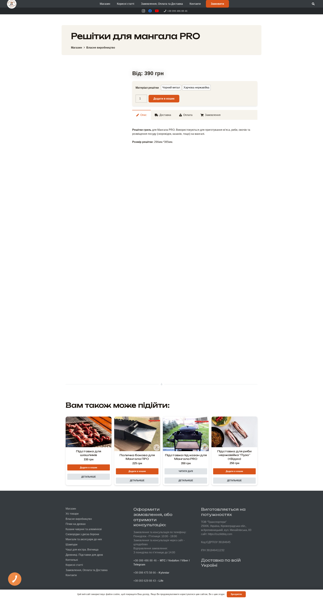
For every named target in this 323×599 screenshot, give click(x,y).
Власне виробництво (100, 47)
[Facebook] (150, 11)
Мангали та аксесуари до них (84, 539)
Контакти (71, 575)
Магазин (76, 47)
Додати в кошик (163, 98)
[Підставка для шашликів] (89, 432)
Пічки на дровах (76, 524)
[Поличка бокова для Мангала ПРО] (137, 434)
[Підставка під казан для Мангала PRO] (186, 434)
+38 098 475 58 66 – (151, 572)
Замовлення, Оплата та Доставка (86, 570)
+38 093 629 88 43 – (148, 580)
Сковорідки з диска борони (82, 534)
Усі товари (72, 513)
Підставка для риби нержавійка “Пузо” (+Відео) (234, 455)
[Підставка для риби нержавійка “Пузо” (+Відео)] (234, 432)
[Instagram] (143, 11)
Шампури (71, 544)
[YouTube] (156, 11)
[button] (113, 3)
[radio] (171, 87)
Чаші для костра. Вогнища (82, 549)
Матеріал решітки (147, 87)
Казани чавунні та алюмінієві (84, 529)
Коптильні (72, 559)
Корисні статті (74, 564)
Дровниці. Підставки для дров (84, 554)
